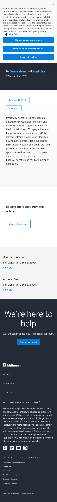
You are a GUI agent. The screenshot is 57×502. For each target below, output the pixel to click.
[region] (28, 31)
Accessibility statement (10, 483)
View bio (7, 267)
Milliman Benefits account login (12, 458)
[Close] (53, 4)
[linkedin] (12, 448)
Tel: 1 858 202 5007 (26, 284)
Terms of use (7, 467)
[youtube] (18, 448)
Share (12, 108)
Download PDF (16, 100)
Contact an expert (28, 342)
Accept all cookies (28, 57)
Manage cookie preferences (28, 40)
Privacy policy (7, 471)
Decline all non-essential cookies (28, 48)
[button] (5, 448)
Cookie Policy (13, 34)
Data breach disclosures (10, 479)
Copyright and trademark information (14, 462)
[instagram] (25, 448)
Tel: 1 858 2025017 (26, 262)
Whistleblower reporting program (13, 475)
